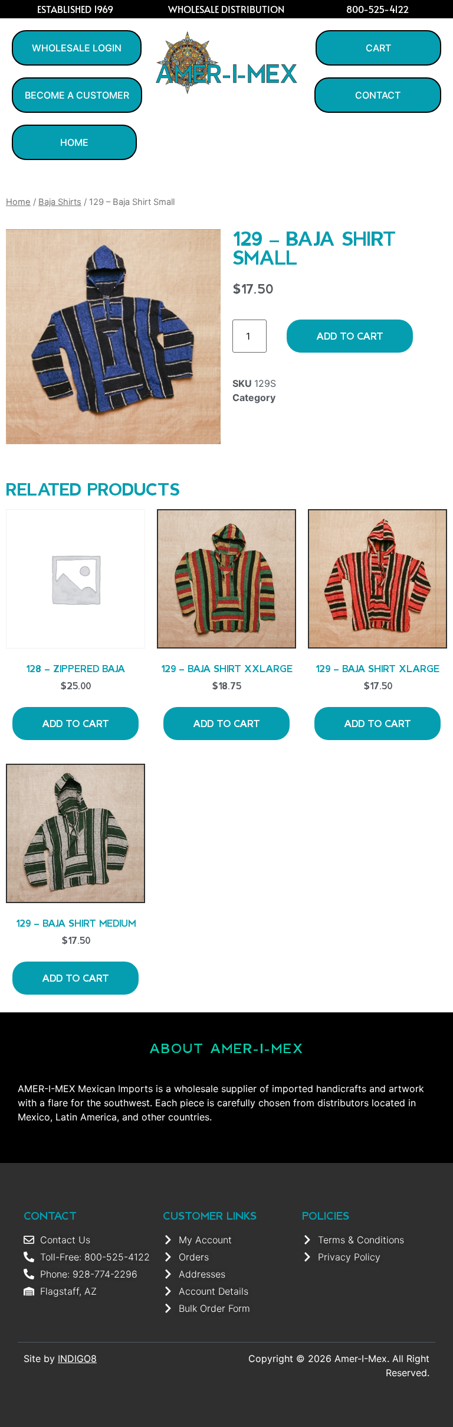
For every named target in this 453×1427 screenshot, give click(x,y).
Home (18, 202)
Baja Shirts (59, 202)
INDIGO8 (77, 1358)
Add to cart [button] (75, 723)
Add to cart (349, 335)
